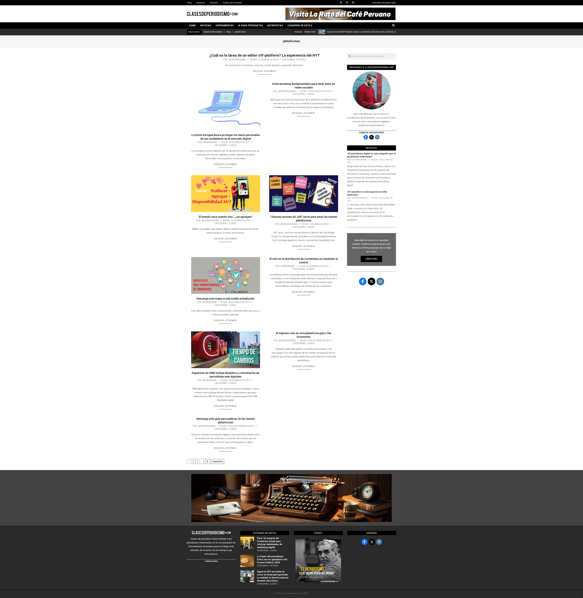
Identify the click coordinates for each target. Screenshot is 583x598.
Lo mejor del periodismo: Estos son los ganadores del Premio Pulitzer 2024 (272, 559)
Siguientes (218, 461)
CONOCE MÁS (211, 561)
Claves (233, 145)
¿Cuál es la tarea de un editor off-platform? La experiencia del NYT (264, 55)
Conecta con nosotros (371, 132)
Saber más (371, 259)
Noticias (301, 59)
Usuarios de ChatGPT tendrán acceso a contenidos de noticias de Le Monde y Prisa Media (334, 32)
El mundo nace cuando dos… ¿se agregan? (225, 216)
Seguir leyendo (264, 71)
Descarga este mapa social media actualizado (225, 298)
